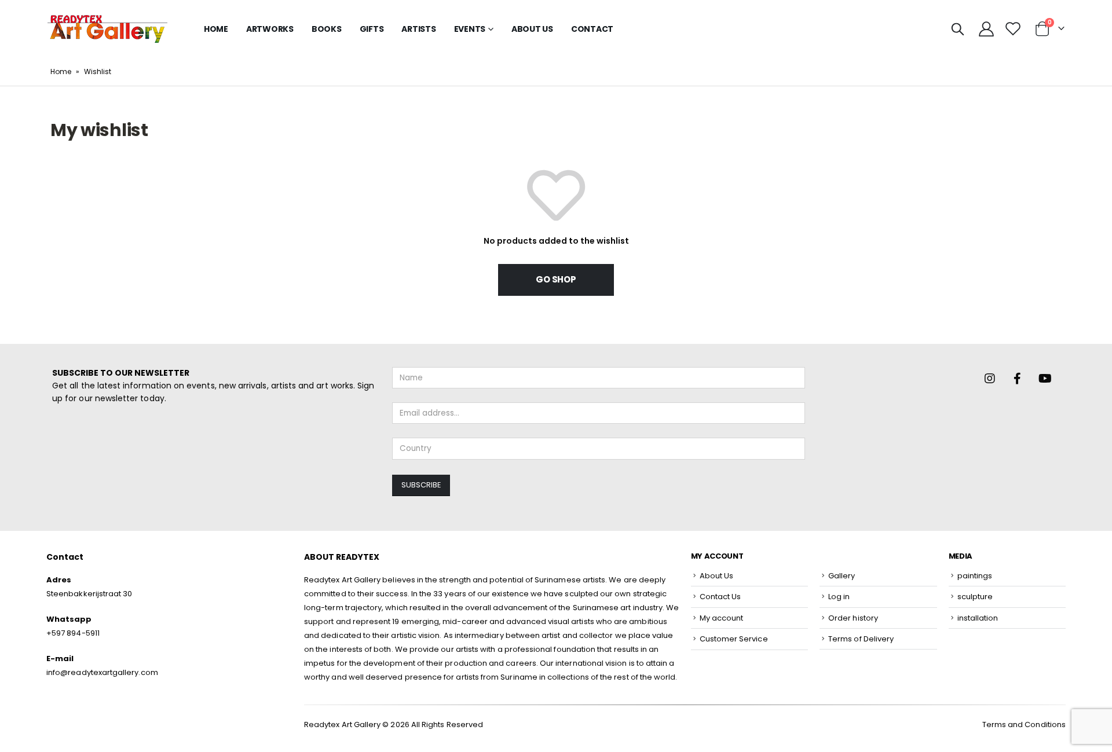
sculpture (975, 596)
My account (722, 617)
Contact (592, 29)
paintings (975, 575)
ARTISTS (418, 29)
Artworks (270, 29)
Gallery (841, 575)
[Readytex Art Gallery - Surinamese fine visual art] (107, 29)
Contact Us (720, 596)
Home (216, 29)
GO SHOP (556, 279)
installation (977, 617)
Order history (853, 617)
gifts (372, 29)
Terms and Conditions (1024, 724)
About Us (532, 29)
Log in (839, 596)
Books (327, 29)
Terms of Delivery (861, 638)
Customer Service (734, 638)
